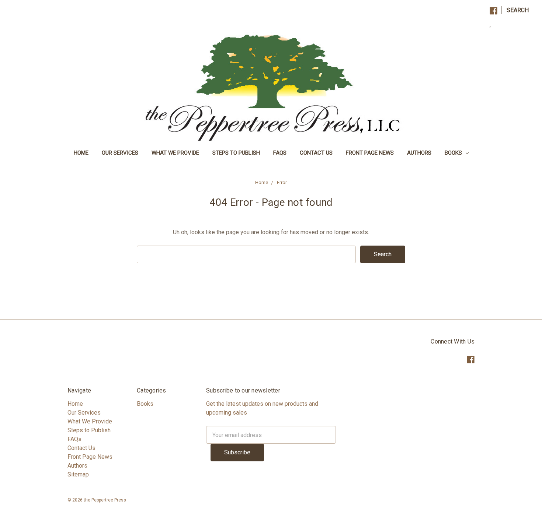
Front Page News (370, 152)
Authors (419, 152)
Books (454, 152)
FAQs (279, 152)
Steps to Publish (236, 152)
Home (81, 152)
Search (518, 10)
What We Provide (175, 152)
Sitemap (78, 474)
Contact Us (316, 152)
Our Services (120, 152)
